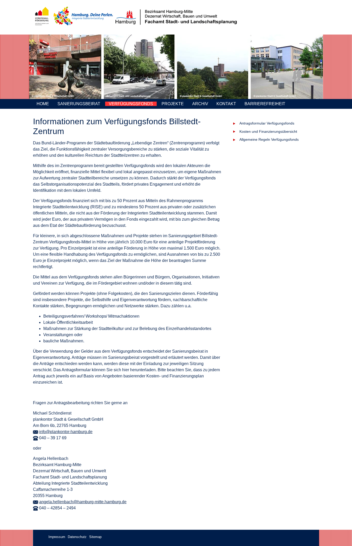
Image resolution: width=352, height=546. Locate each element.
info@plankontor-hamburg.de (66, 431)
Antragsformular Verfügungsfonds (266, 123)
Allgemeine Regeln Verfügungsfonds (269, 139)
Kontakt (226, 104)
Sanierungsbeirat (78, 104)
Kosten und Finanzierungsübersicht (268, 131)
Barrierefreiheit (265, 104)
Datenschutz (77, 537)
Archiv (200, 104)
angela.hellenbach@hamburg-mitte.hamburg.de (83, 502)
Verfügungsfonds (131, 104)
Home (43, 104)
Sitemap (95, 537)
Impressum (56, 537)
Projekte (173, 104)
